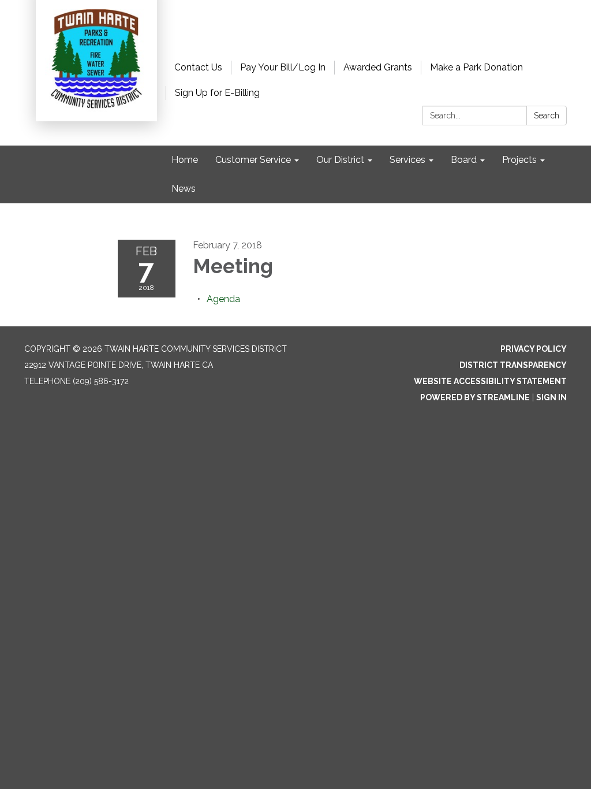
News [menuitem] (183, 188)
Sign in (551, 397)
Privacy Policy (533, 348)
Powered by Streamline (475, 397)
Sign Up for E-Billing (217, 92)
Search (546, 115)
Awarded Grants (377, 67)
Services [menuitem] (407, 159)
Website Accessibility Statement (490, 381)
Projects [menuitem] (519, 159)
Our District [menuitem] (340, 159)
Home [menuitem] (184, 159)
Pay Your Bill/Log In (283, 67)
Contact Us (198, 67)
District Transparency (513, 365)
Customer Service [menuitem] (253, 159)
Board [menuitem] (464, 159)
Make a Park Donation (476, 67)
